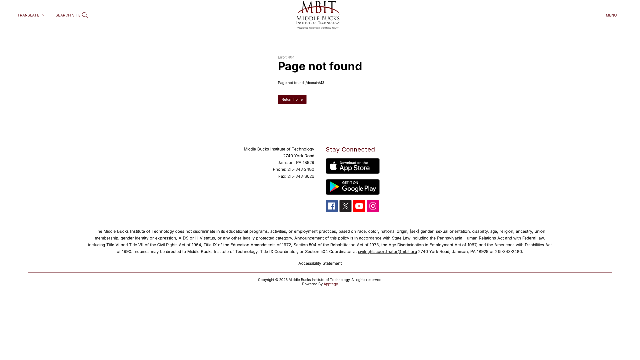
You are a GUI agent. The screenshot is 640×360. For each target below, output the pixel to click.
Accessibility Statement (320, 263)
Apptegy (331, 284)
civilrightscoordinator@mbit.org (387, 251)
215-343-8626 (301, 176)
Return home (292, 99)
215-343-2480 (301, 169)
